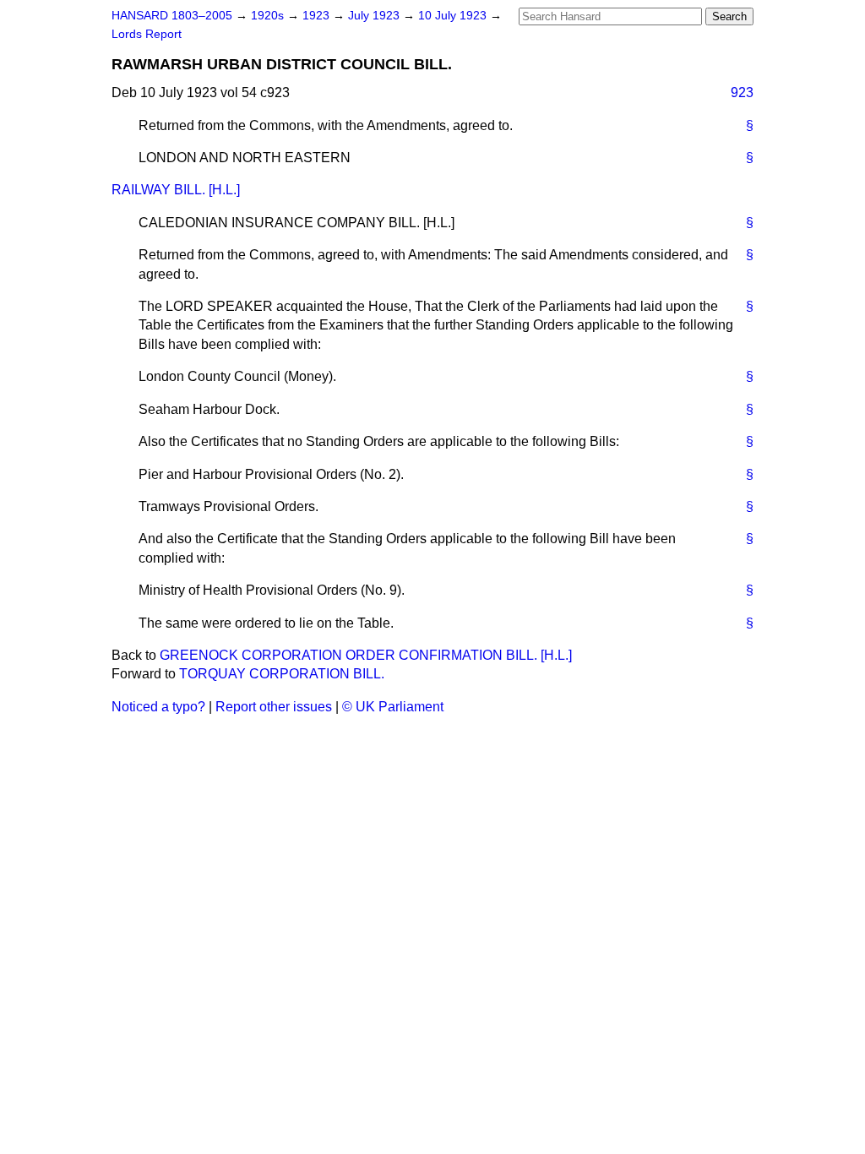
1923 (317, 15)
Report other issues (273, 706)
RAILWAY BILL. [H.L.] (176, 189)
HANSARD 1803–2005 (172, 15)
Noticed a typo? (158, 706)
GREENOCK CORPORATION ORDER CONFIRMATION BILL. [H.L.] (366, 655)
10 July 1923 (454, 15)
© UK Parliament (392, 706)
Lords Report (147, 34)
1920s (269, 15)
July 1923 (375, 15)
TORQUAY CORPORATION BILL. (281, 674)
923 (742, 92)
